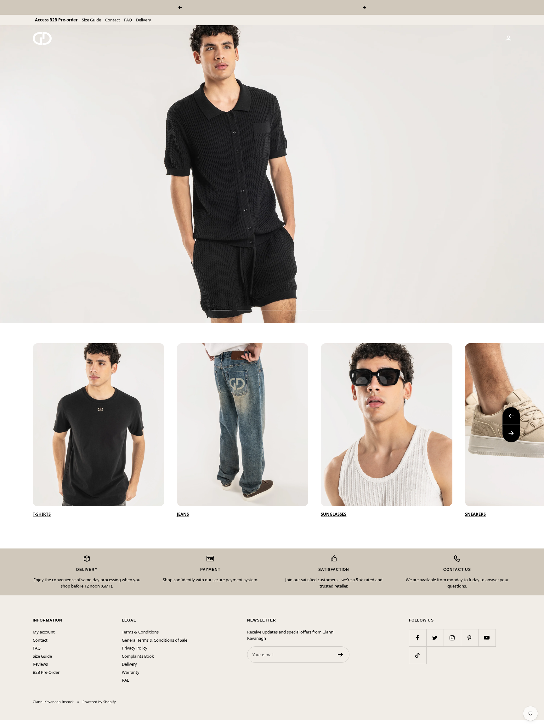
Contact (112, 20)
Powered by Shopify (99, 701)
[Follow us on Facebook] (417, 637)
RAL (125, 680)
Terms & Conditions (140, 632)
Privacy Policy (134, 648)
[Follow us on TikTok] (417, 655)
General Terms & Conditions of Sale (154, 640)
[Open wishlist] (4, 723)
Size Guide (91, 20)
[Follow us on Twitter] (435, 637)
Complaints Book (138, 656)
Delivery (143, 20)
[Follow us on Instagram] (452, 637)
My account (44, 632)
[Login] (508, 38)
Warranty (130, 672)
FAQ (128, 20)
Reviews (40, 664)
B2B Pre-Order (46, 672)
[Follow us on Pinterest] (469, 637)
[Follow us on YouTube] (487, 637)
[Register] (340, 654)
